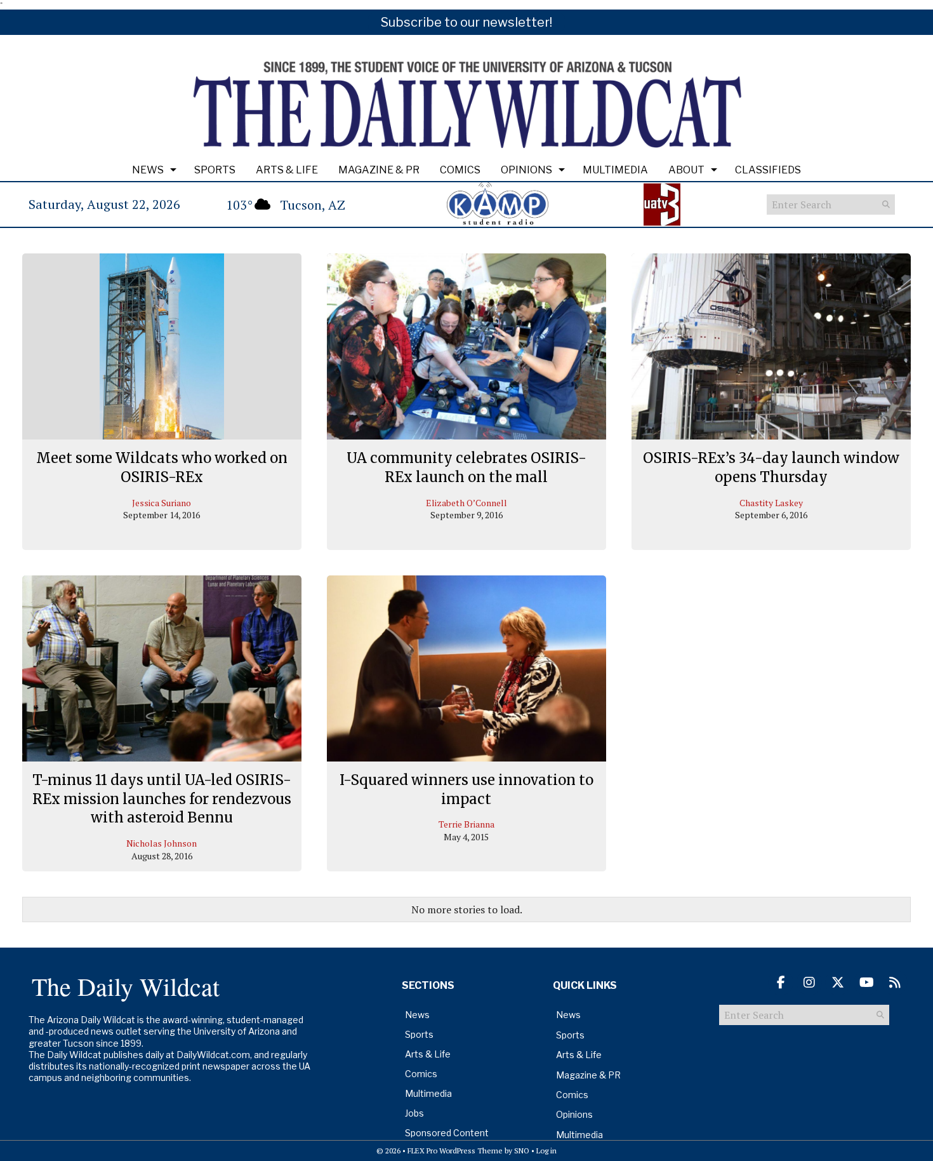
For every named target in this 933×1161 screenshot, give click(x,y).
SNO (521, 1150)
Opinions (526, 170)
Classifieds (768, 170)
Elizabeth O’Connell (466, 503)
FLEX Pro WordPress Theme (455, 1150)
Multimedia (615, 170)
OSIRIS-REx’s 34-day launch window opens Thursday (771, 467)
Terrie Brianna (466, 824)
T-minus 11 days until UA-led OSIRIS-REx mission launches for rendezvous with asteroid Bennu (161, 798)
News (148, 170)
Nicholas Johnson (161, 843)
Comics (460, 170)
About (686, 170)
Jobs (414, 1113)
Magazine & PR (379, 170)
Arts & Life (287, 170)
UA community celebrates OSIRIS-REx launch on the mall (466, 467)
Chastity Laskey (771, 503)
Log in (546, 1150)
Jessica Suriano (161, 503)
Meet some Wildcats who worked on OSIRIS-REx (162, 467)
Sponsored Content (447, 1132)
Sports (214, 170)
